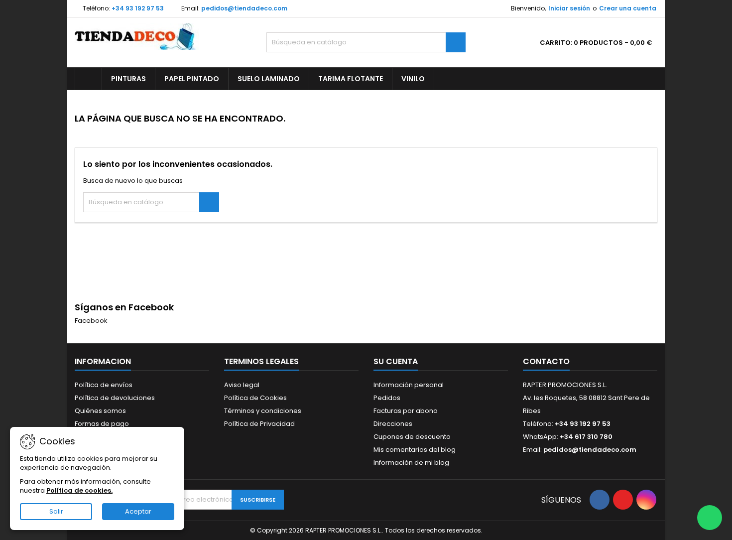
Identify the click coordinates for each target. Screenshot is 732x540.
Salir (56, 511)
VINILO (413, 79)
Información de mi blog (411, 462)
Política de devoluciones (115, 398)
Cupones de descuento (412, 436)
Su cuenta (395, 361)
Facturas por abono (405, 410)
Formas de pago (102, 423)
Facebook (91, 320)
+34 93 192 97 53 (138, 8)
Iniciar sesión (569, 8)
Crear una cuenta (627, 8)
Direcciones (392, 423)
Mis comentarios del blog (414, 449)
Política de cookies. (79, 490)
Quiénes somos (100, 410)
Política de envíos (103, 385)
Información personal (408, 385)
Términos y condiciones (262, 410)
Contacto (546, 361)
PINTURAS (128, 79)
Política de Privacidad (259, 423)
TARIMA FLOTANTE (350, 79)
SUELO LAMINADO (269, 79)
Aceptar (138, 511)
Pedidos (386, 398)
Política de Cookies (255, 398)
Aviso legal (241, 385)
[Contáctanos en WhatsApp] (709, 517)
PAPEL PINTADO (191, 79)
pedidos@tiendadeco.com (244, 8)
